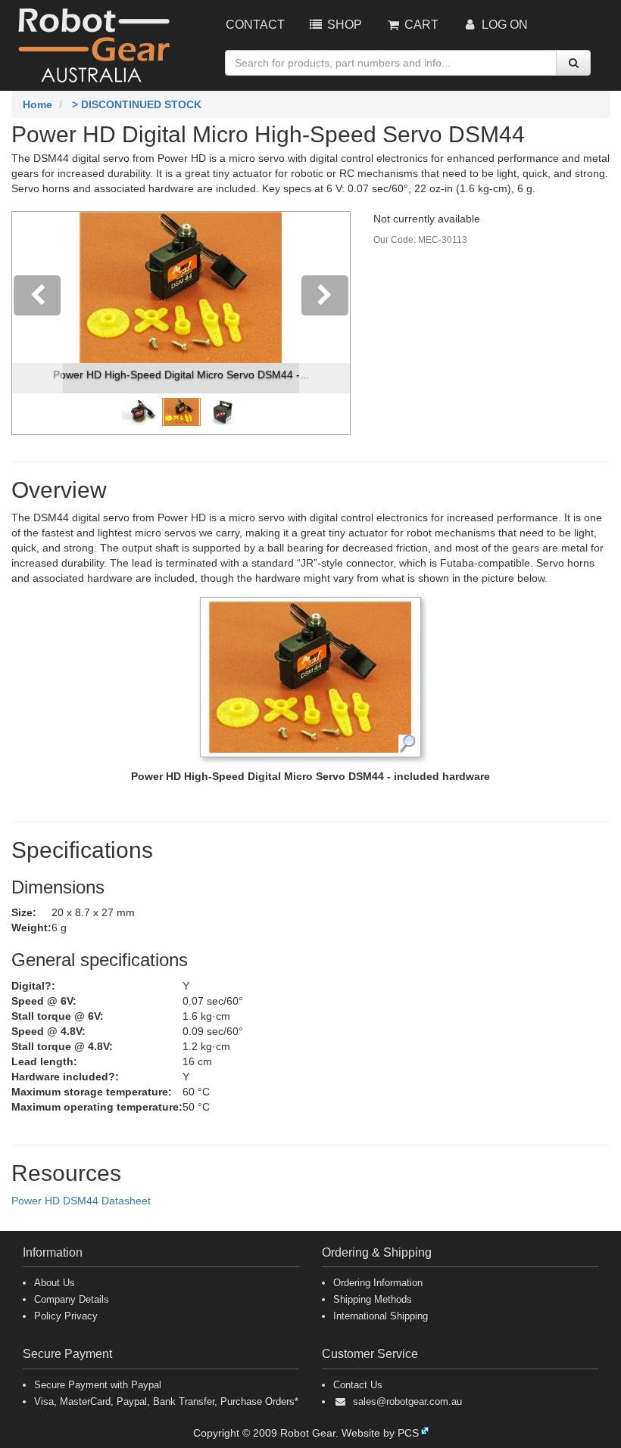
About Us (54, 1282)
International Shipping (380, 1316)
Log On (503, 24)
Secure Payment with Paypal (97, 1385)
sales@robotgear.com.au (407, 1401)
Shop (343, 24)
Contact (255, 24)
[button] (37, 323)
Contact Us (357, 1385)
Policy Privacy (66, 1316)
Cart (419, 24)
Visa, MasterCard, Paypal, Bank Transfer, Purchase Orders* (166, 1401)
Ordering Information (378, 1282)
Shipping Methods (372, 1299)
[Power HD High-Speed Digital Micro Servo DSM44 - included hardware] (310, 676)
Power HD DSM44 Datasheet (81, 1201)
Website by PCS (380, 1433)
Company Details (71, 1299)
